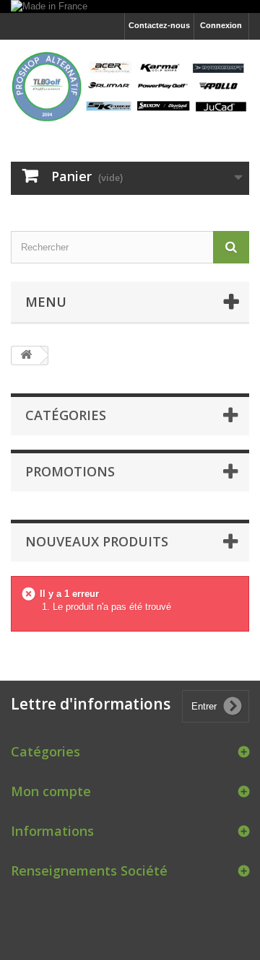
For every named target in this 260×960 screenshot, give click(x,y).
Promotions (70, 471)
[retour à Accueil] (26, 355)
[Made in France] (130, 6)
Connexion (221, 25)
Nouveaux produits (96, 541)
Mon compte (51, 791)
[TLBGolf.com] (130, 88)
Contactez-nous (159, 25)
